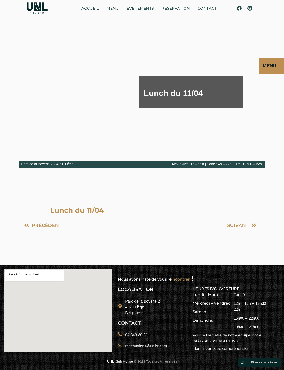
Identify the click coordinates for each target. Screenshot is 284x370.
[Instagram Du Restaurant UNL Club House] (250, 8)
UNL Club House (120, 361)
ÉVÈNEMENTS (140, 8)
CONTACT (207, 8)
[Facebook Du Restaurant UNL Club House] (239, 8)
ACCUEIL (90, 8)
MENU (112, 8)
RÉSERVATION (176, 8)
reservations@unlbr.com (146, 346)
